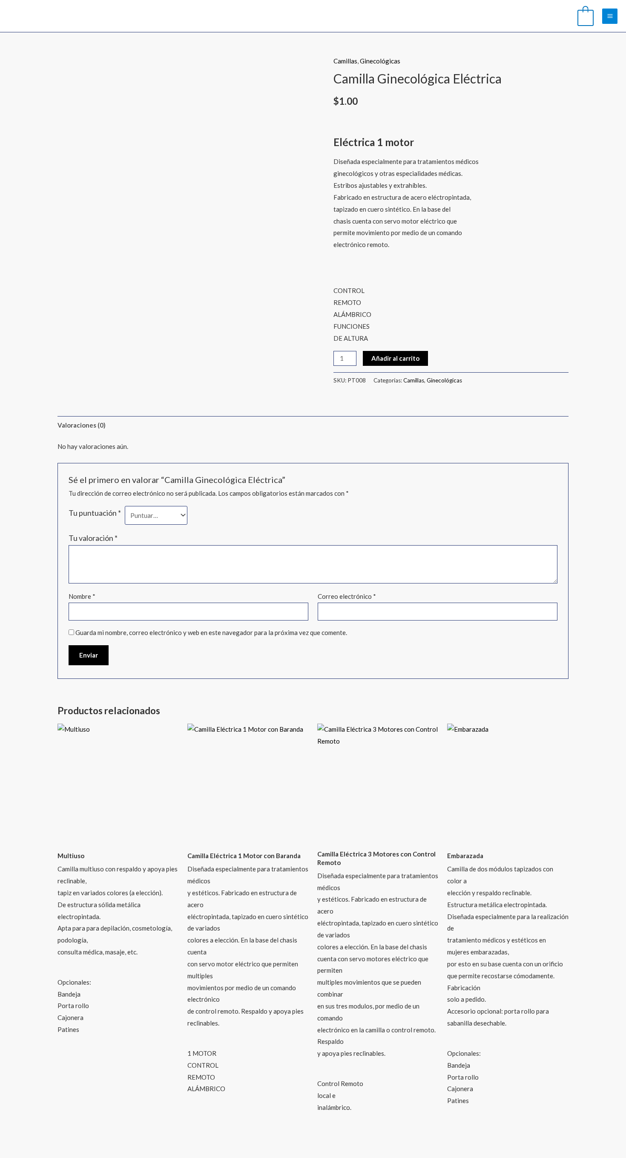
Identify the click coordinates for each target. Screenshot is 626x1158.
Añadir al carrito (395, 358)
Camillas (345, 61)
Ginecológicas (380, 61)
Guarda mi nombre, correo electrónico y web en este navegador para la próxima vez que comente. (211, 632)
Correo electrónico (347, 596)
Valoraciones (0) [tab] (81, 425)
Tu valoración (93, 538)
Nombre (82, 596)
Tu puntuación (95, 512)
